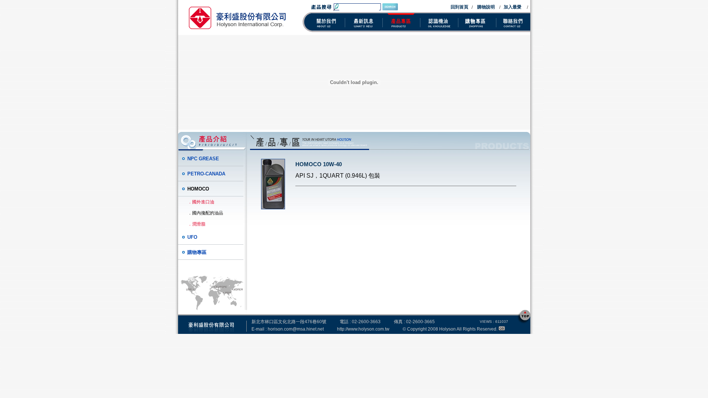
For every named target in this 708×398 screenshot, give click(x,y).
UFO (192, 237)
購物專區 (196, 252)
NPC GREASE (203, 158)
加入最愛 (512, 7)
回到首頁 (459, 7)
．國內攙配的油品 (205, 213)
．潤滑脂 (196, 224)
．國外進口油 (201, 202)
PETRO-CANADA (206, 174)
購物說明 (486, 7)
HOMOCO (198, 189)
